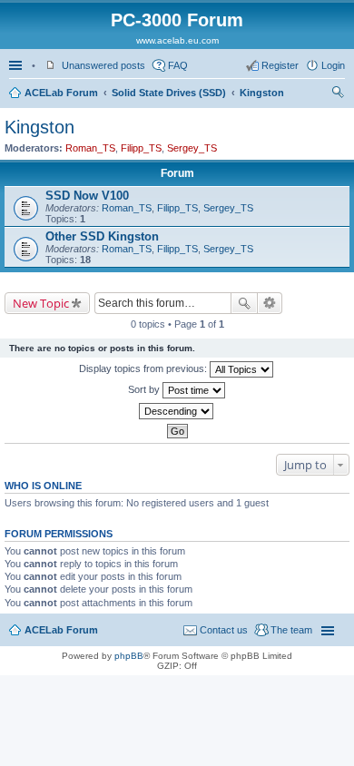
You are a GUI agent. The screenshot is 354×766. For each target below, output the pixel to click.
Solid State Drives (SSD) (169, 92)
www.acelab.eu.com (177, 40)
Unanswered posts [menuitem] (103, 65)
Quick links (17, 65)
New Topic (41, 303)
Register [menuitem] (280, 65)
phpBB (128, 656)
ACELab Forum (61, 92)
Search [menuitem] (337, 94)
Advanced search (270, 303)
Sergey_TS (192, 147)
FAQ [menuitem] (178, 65)
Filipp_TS (141, 147)
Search (244, 303)
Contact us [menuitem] (224, 629)
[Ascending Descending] (177, 411)
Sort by (145, 389)
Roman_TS (90, 147)
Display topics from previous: (144, 368)
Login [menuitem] (333, 65)
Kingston (262, 92)
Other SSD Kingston (102, 236)
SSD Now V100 (87, 195)
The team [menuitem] (291, 629)
